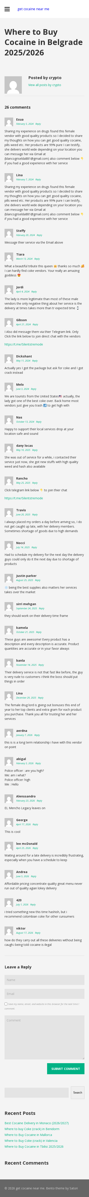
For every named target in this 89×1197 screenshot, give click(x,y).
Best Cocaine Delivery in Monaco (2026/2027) (37, 1123)
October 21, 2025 (25, 632)
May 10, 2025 (23, 450)
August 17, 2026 (25, 932)
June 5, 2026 (23, 876)
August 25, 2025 (25, 580)
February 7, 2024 (25, 179)
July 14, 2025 (23, 547)
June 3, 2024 (23, 388)
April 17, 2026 (23, 824)
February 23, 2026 (25, 800)
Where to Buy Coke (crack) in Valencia (31, 1141)
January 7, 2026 (24, 735)
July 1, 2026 (22, 904)
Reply (38, 123)
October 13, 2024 (25, 421)
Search (77, 1092)
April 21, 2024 (23, 324)
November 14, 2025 (26, 664)
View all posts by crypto (44, 85)
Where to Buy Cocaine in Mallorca (28, 1135)
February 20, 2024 (25, 235)
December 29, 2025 (26, 697)
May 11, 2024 (23, 360)
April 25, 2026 (23, 848)
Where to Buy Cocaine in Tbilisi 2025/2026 (34, 1146)
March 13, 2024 (24, 258)
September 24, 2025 (27, 608)
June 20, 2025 (23, 514)
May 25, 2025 (23, 482)
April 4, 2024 (23, 291)
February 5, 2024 (25, 123)
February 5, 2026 (25, 763)
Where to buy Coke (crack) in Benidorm (32, 1129)
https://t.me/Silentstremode (24, 344)
